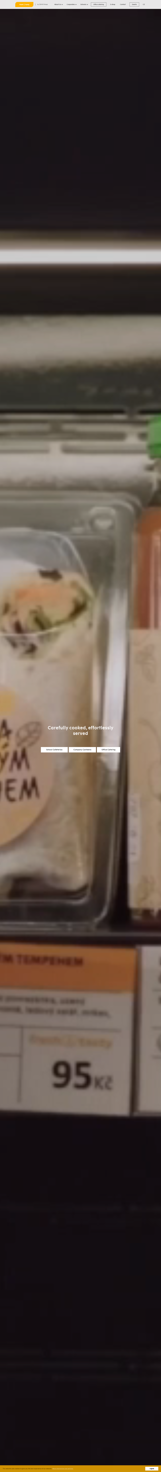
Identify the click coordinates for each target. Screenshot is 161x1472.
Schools (83, 4)
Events (134, 4)
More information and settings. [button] (62, 1468)
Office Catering (108, 750)
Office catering (98, 4)
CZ (144, 4)
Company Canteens (82, 750)
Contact (123, 4)
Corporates (71, 4)
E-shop (112, 4)
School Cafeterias (54, 750)
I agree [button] (152, 1468)
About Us (57, 4)
